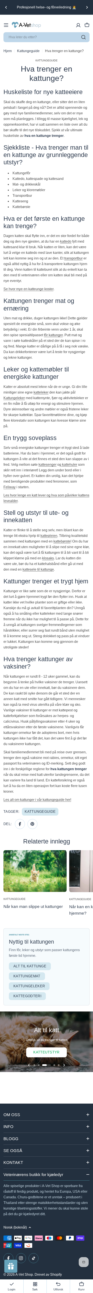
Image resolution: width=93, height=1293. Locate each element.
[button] (6, 7)
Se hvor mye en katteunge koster (28, 289)
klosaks (48, 558)
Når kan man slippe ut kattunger (33, 906)
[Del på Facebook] (20, 824)
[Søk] (83, 37)
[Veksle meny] (6, 25)
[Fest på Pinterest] (32, 824)
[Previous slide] (29, 1065)
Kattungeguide (28, 51)
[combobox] (46, 37)
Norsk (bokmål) (15, 1227)
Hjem (7, 51)
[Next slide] (64, 1065)
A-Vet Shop (24, 1274)
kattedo (65, 241)
